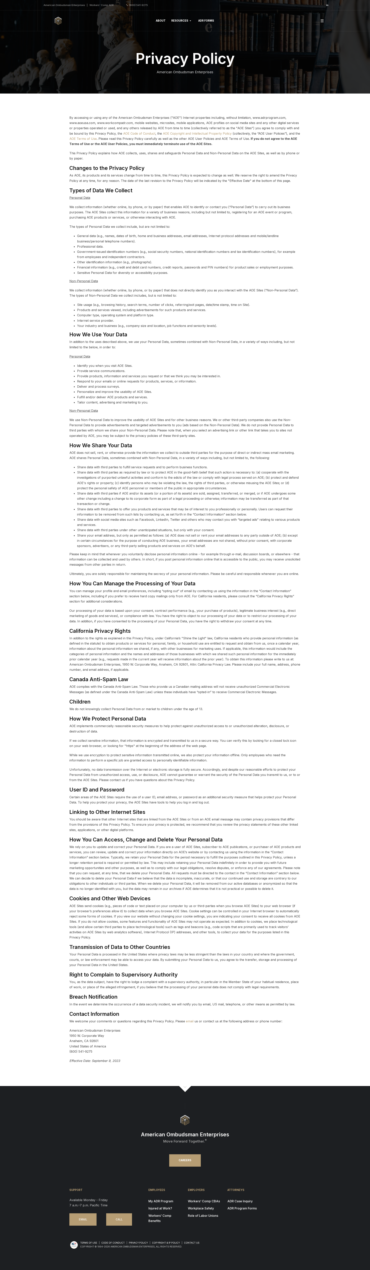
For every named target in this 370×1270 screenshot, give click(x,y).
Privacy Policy (138, 1242)
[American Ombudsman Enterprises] (58, 21)
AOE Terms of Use (83, 139)
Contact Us (191, 1242)
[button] (181, 20)
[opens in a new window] (327, 5)
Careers (185, 1160)
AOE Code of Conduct (139, 133)
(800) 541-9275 (138, 5)
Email (83, 1219)
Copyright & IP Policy (166, 1242)
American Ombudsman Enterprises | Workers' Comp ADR (79, 5)
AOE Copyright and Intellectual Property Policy (197, 133)
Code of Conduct (113, 1242)
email (189, 1021)
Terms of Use (88, 1242)
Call (119, 1219)
